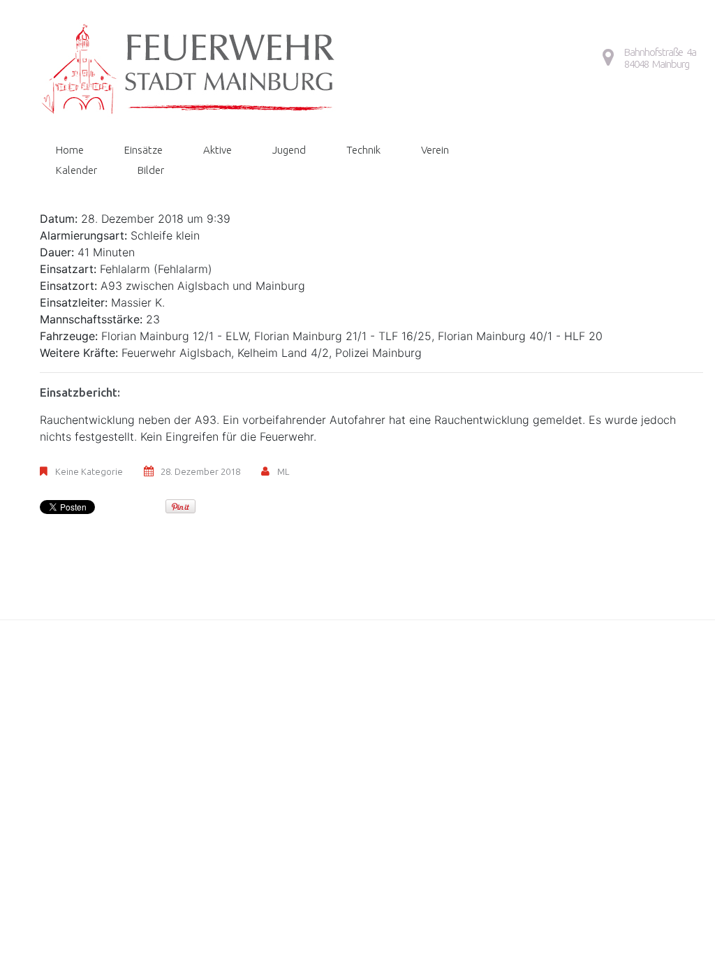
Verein (435, 150)
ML (283, 471)
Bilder (151, 170)
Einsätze (143, 150)
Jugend (289, 150)
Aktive (217, 150)
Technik (363, 150)
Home (70, 150)
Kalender (76, 170)
